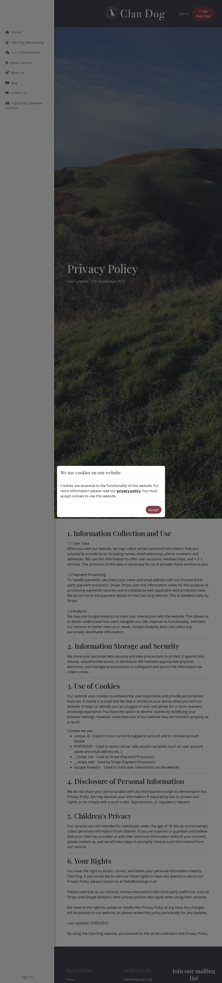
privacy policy (128, 490)
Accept (154, 510)
